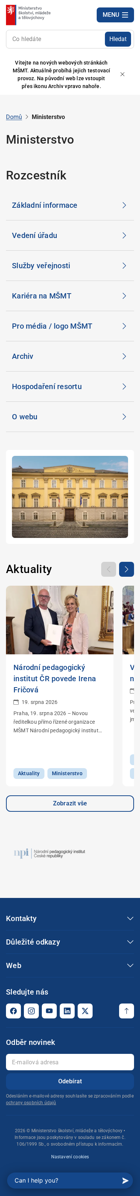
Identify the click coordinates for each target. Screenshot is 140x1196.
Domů (14, 116)
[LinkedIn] (67, 1011)
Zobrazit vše (70, 803)
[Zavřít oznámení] (122, 74)
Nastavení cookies (70, 1156)
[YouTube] (49, 1011)
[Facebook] (13, 1011)
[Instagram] (31, 1011)
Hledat (118, 39)
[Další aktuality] (126, 569)
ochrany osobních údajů (31, 1102)
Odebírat (70, 1081)
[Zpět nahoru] (126, 1011)
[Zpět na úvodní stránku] (29, 14)
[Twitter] (85, 1011)
